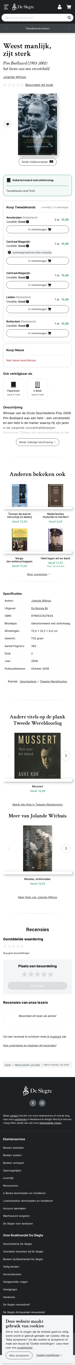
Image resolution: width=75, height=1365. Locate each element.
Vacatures (9, 1297)
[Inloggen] (59, 6)
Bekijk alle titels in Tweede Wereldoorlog (37, 804)
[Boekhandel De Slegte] (23, 6)
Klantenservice (14, 1139)
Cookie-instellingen (48, 1355)
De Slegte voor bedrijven (18, 1223)
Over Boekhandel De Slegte (23, 1235)
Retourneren (10, 1185)
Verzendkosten (12, 1274)
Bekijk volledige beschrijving (36, 442)
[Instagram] (42, 1103)
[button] (6, 28)
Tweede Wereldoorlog (53, 681)
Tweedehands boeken (37, 28)
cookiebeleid (24, 1347)
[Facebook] (33, 1103)
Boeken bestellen (13, 1147)
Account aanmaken (14, 1208)
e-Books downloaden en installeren (24, 1193)
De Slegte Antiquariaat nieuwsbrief (24, 1312)
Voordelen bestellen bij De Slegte (23, 1251)
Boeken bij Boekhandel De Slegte (23, 1259)
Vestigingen (10, 1289)
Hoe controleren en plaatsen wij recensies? (30, 1045)
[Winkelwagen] (68, 6)
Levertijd (8, 1177)
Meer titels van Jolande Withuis (37, 897)
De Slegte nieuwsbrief (16, 1304)
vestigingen (20, 1119)
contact (14, 1115)
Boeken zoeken (12, 1155)
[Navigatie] (6, 7)
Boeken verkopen (13, 1162)
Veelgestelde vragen (50, 1122)
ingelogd (55, 1036)
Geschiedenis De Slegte (17, 1243)
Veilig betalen (11, 1266)
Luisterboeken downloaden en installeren (28, 1200)
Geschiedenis (28, 681)
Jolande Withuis (14, 77)
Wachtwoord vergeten (16, 1215)
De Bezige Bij (39, 608)
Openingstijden (12, 1170)
